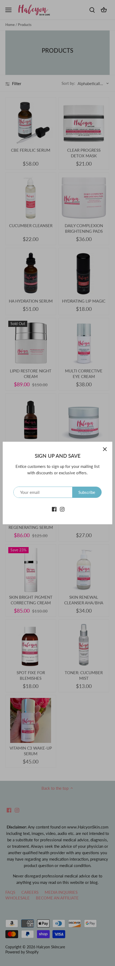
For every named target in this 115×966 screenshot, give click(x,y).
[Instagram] (62, 508)
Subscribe (86, 492)
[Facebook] (54, 508)
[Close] (105, 449)
